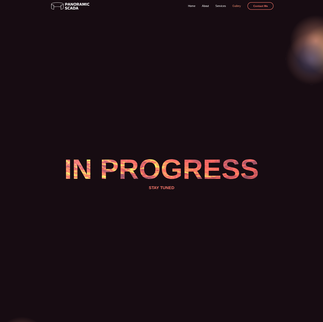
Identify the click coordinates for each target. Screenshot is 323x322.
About (205, 5)
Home (191, 5)
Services (220, 5)
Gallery (236, 5)
